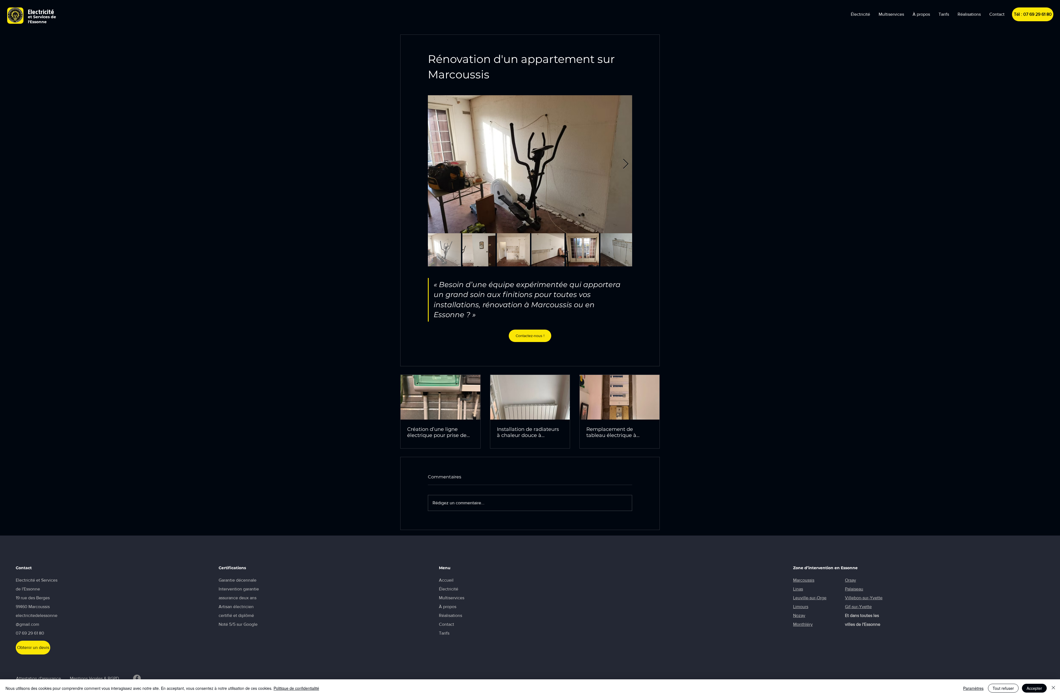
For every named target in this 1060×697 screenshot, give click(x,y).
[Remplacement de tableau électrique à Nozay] (619, 397)
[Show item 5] (582, 249)
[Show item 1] (444, 249)
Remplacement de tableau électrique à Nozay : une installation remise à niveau (615, 432)
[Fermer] (1053, 688)
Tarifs (444, 633)
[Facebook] (137, 678)
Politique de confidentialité (296, 688)
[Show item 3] (513, 249)
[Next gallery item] (625, 164)
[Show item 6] (617, 249)
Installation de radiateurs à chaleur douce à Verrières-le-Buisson (528, 432)
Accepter (1034, 688)
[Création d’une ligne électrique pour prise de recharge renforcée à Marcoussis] (440, 397)
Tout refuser (1003, 688)
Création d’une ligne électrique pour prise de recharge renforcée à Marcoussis (437, 432)
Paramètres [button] (973, 688)
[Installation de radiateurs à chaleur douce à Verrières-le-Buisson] (530, 397)
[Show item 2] (478, 249)
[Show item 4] (548, 249)
